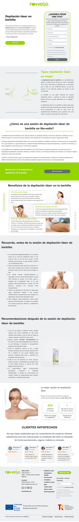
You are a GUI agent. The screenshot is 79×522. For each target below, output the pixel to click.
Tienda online (48, 487)
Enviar (57, 59)
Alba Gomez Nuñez (33, 447)
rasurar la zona (23, 254)
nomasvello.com (26, 491)
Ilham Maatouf (66, 447)
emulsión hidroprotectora (27, 339)
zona (50, 213)
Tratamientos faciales (48, 474)
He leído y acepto (56, 47)
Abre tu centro (48, 489)
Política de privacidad (47, 516)
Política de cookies (69, 516)
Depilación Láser (49, 471)
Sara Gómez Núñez (50, 447)
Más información (57, 171)
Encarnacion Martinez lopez (17, 447)
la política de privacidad (59, 47)
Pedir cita (15, 42)
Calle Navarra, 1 (26, 473)
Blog (45, 484)
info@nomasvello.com (31, 484)
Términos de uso (59, 516)
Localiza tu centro (49, 482)
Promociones (48, 477)
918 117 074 (31, 482)
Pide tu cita (64, 472)
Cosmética (47, 480)
